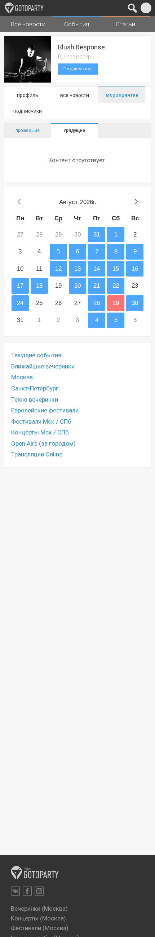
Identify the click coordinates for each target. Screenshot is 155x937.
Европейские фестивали (45, 410)
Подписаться (78, 68)
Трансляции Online (36, 454)
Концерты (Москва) (38, 918)
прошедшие (27, 130)
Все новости (27, 24)
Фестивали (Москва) (39, 928)
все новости (74, 95)
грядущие (74, 130)
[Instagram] (39, 891)
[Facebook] (27, 891)
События (76, 24)
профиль (27, 95)
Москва (22, 377)
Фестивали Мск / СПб (41, 421)
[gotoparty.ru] (24, 8)
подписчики (27, 111)
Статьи (125, 24)
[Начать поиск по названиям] (132, 8)
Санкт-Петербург (34, 388)
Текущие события (36, 355)
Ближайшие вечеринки (43, 366)
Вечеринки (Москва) (39, 908)
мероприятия (122, 95)
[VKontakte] (15, 891)
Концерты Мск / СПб (40, 432)
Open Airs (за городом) (43, 443)
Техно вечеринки (34, 399)
